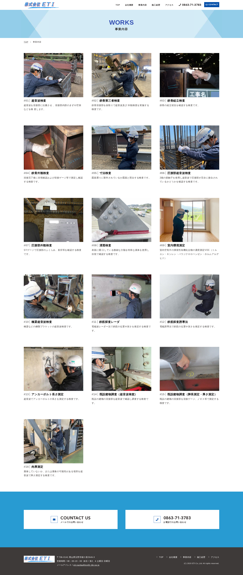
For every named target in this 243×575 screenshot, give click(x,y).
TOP (118, 5)
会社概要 (129, 5)
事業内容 (142, 5)
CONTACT (213, 4)
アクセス (169, 5)
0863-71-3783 (191, 5)
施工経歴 (156, 5)
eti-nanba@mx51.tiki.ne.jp (86, 565)
